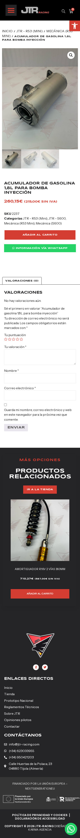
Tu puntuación (15, 335)
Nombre (11, 371)
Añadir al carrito (40, 235)
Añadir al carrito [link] (46, 593)
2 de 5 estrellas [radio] (9, 339)
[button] (11, 10)
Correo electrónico (20, 388)
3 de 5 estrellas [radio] (13, 339)
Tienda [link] (9, 694)
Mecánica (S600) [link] (49, 223)
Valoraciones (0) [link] (21, 281)
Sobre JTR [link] (12, 713)
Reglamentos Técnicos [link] (21, 707)
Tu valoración (15, 347)
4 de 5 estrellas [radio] (17, 339)
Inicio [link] (7, 31)
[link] (74, 26)
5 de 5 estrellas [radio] (21, 339)
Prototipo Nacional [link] (18, 700)
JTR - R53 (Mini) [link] (29, 31)
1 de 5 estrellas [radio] (5, 339)
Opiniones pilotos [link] (17, 720)
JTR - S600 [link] (57, 218)
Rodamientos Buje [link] (46, 569)
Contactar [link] (12, 726)
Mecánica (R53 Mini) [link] (19, 223)
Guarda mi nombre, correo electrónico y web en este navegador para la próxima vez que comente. (38, 414)
